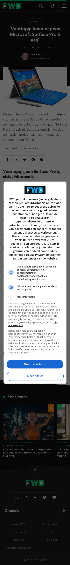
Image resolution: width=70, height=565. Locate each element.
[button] (35, 297)
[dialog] (35, 283)
